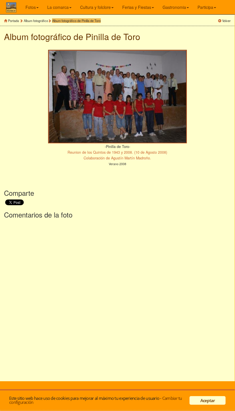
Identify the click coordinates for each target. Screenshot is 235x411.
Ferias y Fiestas (136, 7)
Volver (226, 20)
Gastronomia (174, 7)
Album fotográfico (36, 20)
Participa (205, 7)
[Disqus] (117, 298)
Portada (13, 20)
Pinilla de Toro (113, 36)
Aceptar (207, 400)
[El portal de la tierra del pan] (15, 7)
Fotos (30, 7)
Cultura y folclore (95, 7)
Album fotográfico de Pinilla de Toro (76, 20)
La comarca (58, 7)
